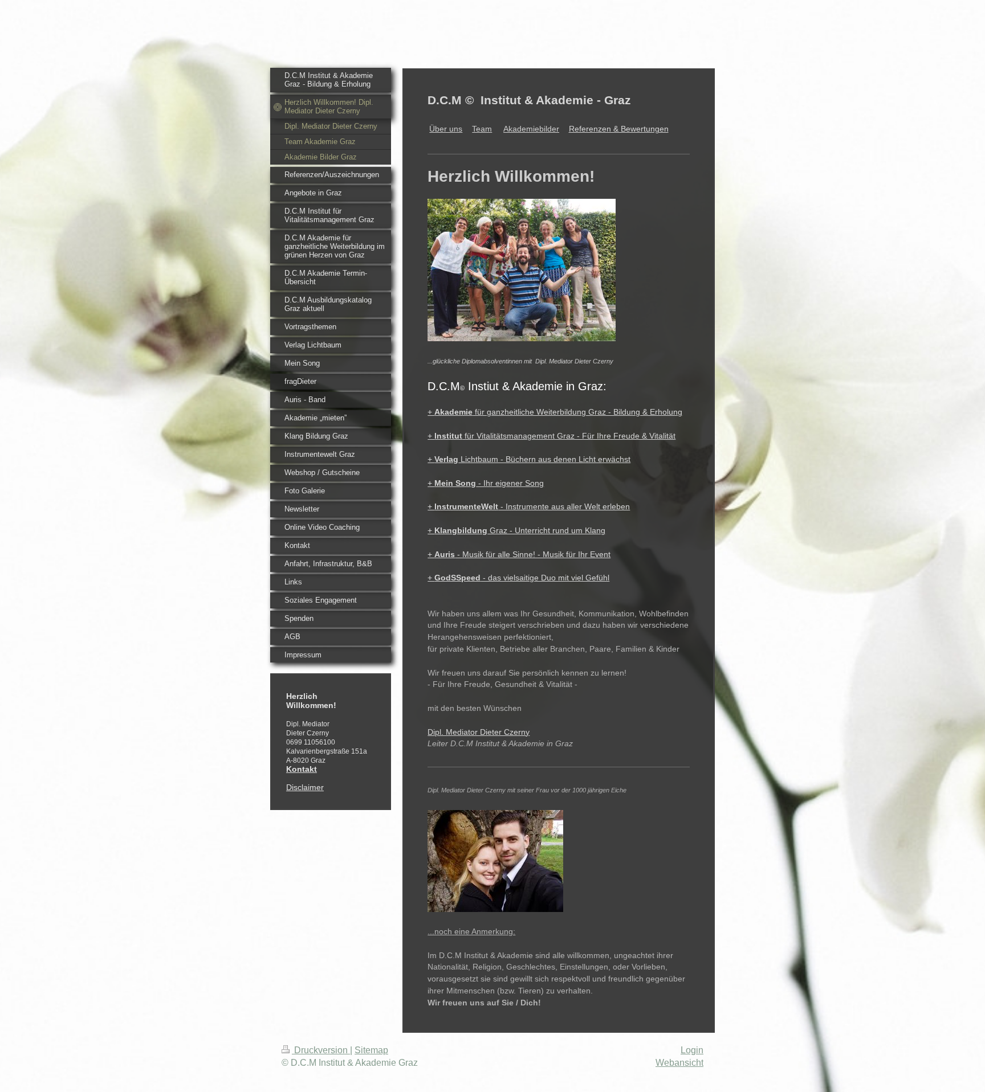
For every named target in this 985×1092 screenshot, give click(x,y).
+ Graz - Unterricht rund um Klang (516, 530)
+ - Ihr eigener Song (486, 483)
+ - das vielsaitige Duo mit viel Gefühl (518, 577)
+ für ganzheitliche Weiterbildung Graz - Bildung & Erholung (555, 411)
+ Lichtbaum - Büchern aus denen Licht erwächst (529, 459)
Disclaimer (305, 787)
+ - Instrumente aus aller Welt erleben (529, 506)
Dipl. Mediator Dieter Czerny (479, 732)
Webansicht (679, 1063)
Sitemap (371, 1050)
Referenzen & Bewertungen (619, 128)
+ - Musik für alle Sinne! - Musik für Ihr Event (519, 554)
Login (692, 1050)
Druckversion (321, 1050)
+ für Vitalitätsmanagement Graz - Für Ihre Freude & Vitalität (551, 435)
